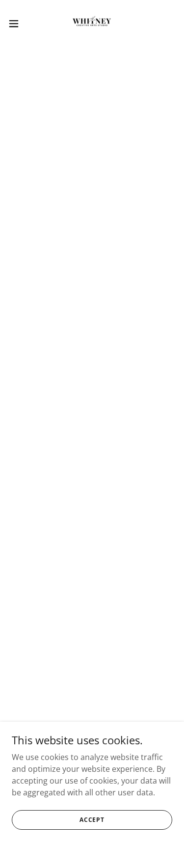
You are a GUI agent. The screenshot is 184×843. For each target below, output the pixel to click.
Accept (92, 820)
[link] (91, 23)
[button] (17, 23)
